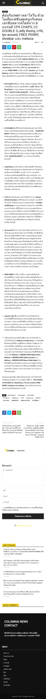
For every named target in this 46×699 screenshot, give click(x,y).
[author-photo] (9, 450)
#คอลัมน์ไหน (15, 400)
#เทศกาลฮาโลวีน (25, 400)
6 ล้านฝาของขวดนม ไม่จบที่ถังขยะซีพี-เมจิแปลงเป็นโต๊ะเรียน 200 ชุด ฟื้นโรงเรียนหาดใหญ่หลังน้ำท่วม (21, 593)
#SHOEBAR (6, 400)
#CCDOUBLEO (12, 395)
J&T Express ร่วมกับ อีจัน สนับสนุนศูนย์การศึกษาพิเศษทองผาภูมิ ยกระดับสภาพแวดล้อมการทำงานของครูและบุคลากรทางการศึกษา (21, 563)
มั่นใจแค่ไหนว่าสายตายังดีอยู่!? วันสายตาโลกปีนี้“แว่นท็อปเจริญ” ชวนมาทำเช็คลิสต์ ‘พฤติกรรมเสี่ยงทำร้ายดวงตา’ (12, 429)
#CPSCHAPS (30, 395)
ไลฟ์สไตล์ (11, 8)
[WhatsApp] (19, 47)
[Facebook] (4, 47)
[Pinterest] (14, 47)
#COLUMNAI (21, 395)
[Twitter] (9, 47)
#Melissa (38, 398)
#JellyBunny (15, 398)
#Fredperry (6, 398)
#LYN (22, 398)
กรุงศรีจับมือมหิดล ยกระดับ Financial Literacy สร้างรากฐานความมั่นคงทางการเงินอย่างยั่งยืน (22, 573)
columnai (7, 42)
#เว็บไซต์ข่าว (35, 400)
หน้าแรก (4, 8)
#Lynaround (29, 398)
